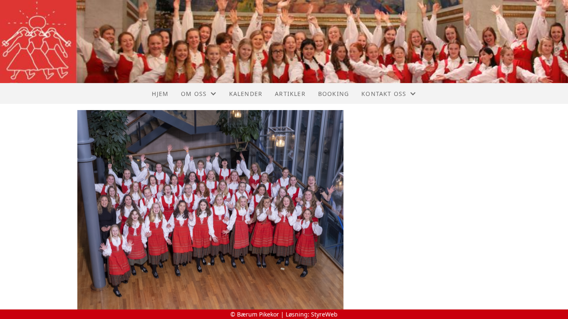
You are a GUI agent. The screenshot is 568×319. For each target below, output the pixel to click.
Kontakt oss (383, 94)
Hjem (160, 94)
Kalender (246, 94)
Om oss (194, 94)
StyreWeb (324, 314)
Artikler (290, 94)
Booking (333, 94)
